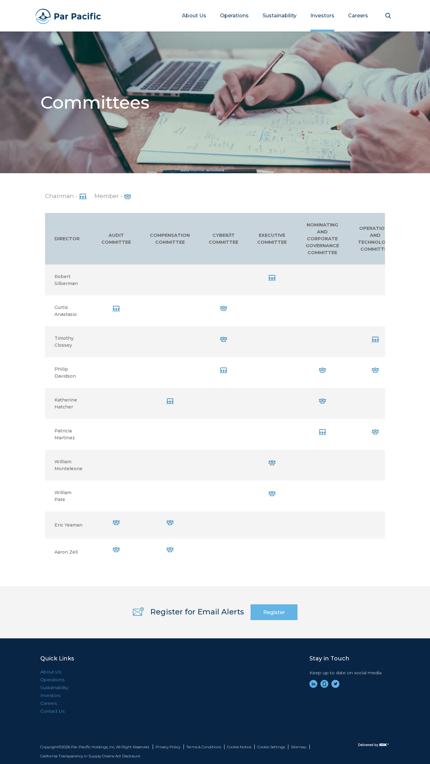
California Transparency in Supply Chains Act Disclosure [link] (90, 756)
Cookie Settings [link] (271, 746)
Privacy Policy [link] (168, 746)
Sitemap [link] (298, 746)
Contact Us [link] (52, 711)
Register (274, 612)
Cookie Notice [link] (239, 746)
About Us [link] (194, 16)
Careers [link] (358, 16)
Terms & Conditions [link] (203, 746)
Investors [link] (322, 16)
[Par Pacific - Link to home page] (62, 16)
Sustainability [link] (280, 16)
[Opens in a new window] (364, 745)
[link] (313, 684)
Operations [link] (234, 16)
